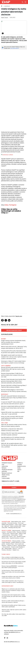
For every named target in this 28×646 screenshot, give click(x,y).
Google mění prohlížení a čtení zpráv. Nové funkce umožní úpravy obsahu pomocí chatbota (13, 577)
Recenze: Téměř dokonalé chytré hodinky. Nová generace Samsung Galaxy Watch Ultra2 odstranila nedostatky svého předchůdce (13, 381)
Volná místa (5, 466)
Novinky (3, 338)
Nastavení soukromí (7, 473)
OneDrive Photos (10, 543)
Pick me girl (20, 523)
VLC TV (20, 548)
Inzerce (19, 469)
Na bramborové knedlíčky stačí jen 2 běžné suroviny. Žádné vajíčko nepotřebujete (14, 606)
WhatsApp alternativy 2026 (14, 527)
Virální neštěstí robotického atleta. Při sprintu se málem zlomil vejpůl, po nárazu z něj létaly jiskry (12, 581)
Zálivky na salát (22, 533)
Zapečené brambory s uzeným (17, 538)
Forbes (6, 205)
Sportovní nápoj (14, 533)
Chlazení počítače (16, 540)
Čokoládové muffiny (11, 532)
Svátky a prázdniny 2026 (15, 526)
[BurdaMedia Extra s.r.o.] (10, 458)
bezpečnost (4, 394)
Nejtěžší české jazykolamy (8, 524)
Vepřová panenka (16, 530)
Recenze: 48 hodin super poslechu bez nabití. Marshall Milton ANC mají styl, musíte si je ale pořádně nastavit (13, 369)
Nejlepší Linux (16, 549)
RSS (18, 471)
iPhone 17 (15, 548)
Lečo (15, 536)
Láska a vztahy (18, 524)
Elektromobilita (8, 548)
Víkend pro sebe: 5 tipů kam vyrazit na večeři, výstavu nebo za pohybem (14, 610)
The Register (12, 205)
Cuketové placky (6, 535)
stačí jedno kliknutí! (14, 48)
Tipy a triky (4, 422)
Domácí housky (5, 538)
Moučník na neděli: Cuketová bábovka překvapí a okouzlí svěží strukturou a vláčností (13, 601)
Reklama (4, 468)
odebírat (14, 487)
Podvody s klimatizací (6, 549)
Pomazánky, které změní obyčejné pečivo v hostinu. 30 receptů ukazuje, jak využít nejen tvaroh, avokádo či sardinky (14, 596)
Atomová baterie (6, 546)
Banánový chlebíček (21, 532)
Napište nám (19, 316)
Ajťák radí (6, 526)
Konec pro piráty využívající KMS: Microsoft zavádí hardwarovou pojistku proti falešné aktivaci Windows (12, 418)
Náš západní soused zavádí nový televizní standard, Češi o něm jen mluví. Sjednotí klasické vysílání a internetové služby (13, 356)
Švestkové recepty (21, 536)
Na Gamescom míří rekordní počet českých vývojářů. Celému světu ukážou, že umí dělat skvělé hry (14, 562)
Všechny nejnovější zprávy (14, 330)
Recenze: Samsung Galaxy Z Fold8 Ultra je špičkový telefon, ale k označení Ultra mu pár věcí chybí (12, 375)
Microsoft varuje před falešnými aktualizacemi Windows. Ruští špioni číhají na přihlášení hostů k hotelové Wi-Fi (14, 397)
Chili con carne (6, 533)
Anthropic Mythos (22, 545)
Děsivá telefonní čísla (16, 521)
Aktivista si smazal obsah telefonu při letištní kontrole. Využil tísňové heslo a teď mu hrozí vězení (13, 408)
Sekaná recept (5, 536)
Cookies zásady (6, 478)
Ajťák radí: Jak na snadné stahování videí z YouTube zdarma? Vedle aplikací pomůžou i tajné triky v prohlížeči (13, 445)
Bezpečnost (7, 6)
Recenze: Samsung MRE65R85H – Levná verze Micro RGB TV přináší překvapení (13, 566)
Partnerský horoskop (12, 523)
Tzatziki (20, 535)
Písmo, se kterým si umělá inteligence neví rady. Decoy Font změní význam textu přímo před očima (13, 558)
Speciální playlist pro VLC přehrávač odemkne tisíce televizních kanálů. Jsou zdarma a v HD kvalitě (13, 439)
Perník (10, 536)
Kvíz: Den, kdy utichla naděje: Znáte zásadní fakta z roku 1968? (13, 614)
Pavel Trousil (4, 17)
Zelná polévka (14, 535)
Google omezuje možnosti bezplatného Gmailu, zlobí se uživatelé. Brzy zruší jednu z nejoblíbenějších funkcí (13, 342)
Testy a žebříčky (6, 365)
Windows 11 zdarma (12, 545)
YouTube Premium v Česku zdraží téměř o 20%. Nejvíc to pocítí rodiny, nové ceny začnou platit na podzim (13, 572)
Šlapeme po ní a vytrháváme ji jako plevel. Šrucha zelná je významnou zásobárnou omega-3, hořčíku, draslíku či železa (13, 590)
